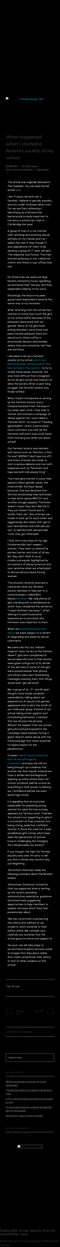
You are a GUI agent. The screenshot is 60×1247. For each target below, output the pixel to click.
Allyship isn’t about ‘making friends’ (24, 1115)
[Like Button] (11, 173)
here (18, 190)
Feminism (22, 598)
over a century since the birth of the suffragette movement (28, 759)
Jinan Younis (31, 166)
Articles (29, 169)
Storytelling (42, 169)
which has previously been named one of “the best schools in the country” (29, 363)
